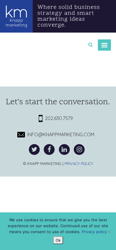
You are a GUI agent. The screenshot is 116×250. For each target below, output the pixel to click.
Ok (58, 240)
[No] (109, 231)
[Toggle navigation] (104, 45)
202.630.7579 (58, 118)
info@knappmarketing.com (59, 134)
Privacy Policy (79, 163)
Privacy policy (94, 231)
